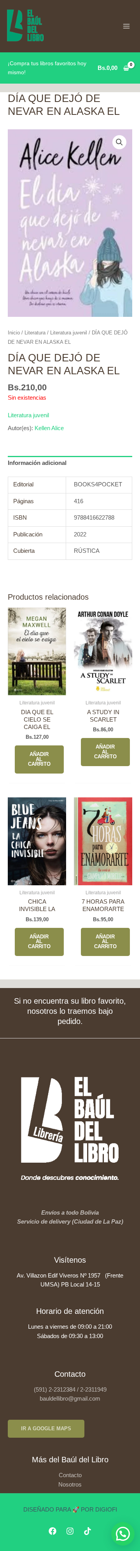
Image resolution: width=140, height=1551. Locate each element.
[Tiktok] (87, 1531)
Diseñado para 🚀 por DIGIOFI (70, 1509)
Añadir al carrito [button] (39, 759)
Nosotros (70, 1484)
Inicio (14, 333)
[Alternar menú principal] (126, 26)
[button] (119, 142)
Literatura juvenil (68, 333)
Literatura (35, 333)
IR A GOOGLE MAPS (46, 1428)
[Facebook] (52, 1531)
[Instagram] (70, 1531)
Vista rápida (37, 688)
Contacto (70, 1475)
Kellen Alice (49, 428)
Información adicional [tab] (37, 463)
